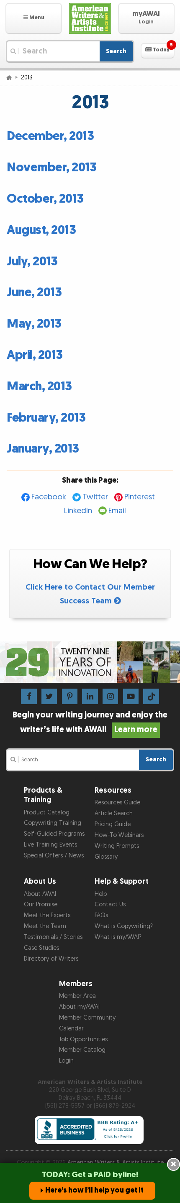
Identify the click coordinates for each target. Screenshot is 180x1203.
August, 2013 (41, 230)
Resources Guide (117, 802)
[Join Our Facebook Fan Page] (28, 696)
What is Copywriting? (124, 926)
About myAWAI (79, 1007)
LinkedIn (78, 511)
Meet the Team (45, 926)
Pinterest (139, 497)
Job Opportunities (83, 1039)
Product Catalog (46, 812)
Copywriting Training (52, 823)
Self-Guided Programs (54, 834)
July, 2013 (32, 261)
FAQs (101, 915)
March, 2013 (39, 386)
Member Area (77, 996)
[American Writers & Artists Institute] (90, 18)
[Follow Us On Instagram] (110, 696)
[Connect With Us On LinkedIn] (90, 696)
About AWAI (40, 894)
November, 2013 (51, 167)
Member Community (87, 1018)
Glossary (106, 857)
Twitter (95, 497)
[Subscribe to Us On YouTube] (131, 696)
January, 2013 (43, 448)
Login (66, 1061)
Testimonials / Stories (53, 937)
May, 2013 (34, 323)
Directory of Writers (51, 959)
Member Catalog (82, 1050)
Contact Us (110, 904)
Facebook (48, 497)
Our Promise (40, 904)
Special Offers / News (54, 856)
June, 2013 (34, 292)
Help (101, 894)
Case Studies (41, 948)
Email (117, 511)
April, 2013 (35, 355)
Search (116, 51)
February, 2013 (46, 417)
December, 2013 (50, 136)
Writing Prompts (117, 846)
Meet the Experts (47, 915)
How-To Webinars (119, 835)
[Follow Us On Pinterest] (69, 696)
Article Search (114, 813)
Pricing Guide (113, 824)
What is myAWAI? (118, 937)
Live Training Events (50, 845)
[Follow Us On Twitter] (49, 696)
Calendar (71, 1029)
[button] (33, 18)
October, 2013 (45, 199)
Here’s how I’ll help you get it (94, 1190)
